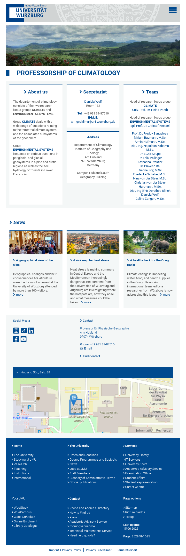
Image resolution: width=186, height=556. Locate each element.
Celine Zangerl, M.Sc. (150, 198)
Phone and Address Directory (89, 508)
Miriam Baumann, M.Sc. (150, 137)
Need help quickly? (82, 535)
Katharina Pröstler (150, 162)
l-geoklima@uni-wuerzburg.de (95, 121)
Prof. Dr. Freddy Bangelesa (150, 133)
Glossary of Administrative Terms (92, 478)
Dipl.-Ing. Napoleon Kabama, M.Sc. (150, 148)
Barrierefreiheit (126, 550)
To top (129, 517)
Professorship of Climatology (68, 73)
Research (20, 464)
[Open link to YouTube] (24, 339)
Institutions (21, 473)
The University (23, 455)
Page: (127, 536)
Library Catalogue (26, 525)
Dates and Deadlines (84, 455)
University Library (137, 455)
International (22, 478)
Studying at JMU (25, 459)
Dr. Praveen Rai (150, 166)
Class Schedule (24, 517)
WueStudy (21, 507)
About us (38, 92)
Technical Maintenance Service (91, 531)
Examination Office (138, 473)
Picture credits (135, 512)
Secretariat (95, 92)
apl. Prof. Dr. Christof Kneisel (150, 126)
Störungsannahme (82, 526)
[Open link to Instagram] (16, 331)
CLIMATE (28, 121)
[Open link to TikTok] (24, 331)
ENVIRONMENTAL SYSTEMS (33, 149)
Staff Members (80, 473)
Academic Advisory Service (144, 468)
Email (88, 348)
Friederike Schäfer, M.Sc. (150, 174)
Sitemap (131, 507)
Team (152, 92)
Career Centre (134, 487)
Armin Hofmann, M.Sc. (150, 141)
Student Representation (141, 482)
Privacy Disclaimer (98, 550)
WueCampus (23, 512)
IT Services (132, 459)
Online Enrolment (25, 521)
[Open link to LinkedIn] (31, 331)
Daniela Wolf (93, 101)
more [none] (19, 294)
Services (131, 446)
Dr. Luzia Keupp (150, 154)
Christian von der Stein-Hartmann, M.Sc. (150, 184)
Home (18, 446)
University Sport (136, 464)
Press (74, 517)
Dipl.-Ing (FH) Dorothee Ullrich (150, 190)
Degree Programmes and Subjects (93, 459)
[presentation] (35, 252)
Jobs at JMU (78, 468)
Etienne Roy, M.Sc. (150, 170)
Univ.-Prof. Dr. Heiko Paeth (150, 110)
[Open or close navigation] (173, 10)
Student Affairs (135, 478)
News (19, 222)
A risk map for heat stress (91, 260)
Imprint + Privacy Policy (65, 550)
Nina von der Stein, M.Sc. (150, 178)
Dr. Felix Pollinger (150, 158)
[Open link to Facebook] (16, 339)
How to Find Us (80, 512)
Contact (88, 320)
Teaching (20, 468)
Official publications (83, 482)
